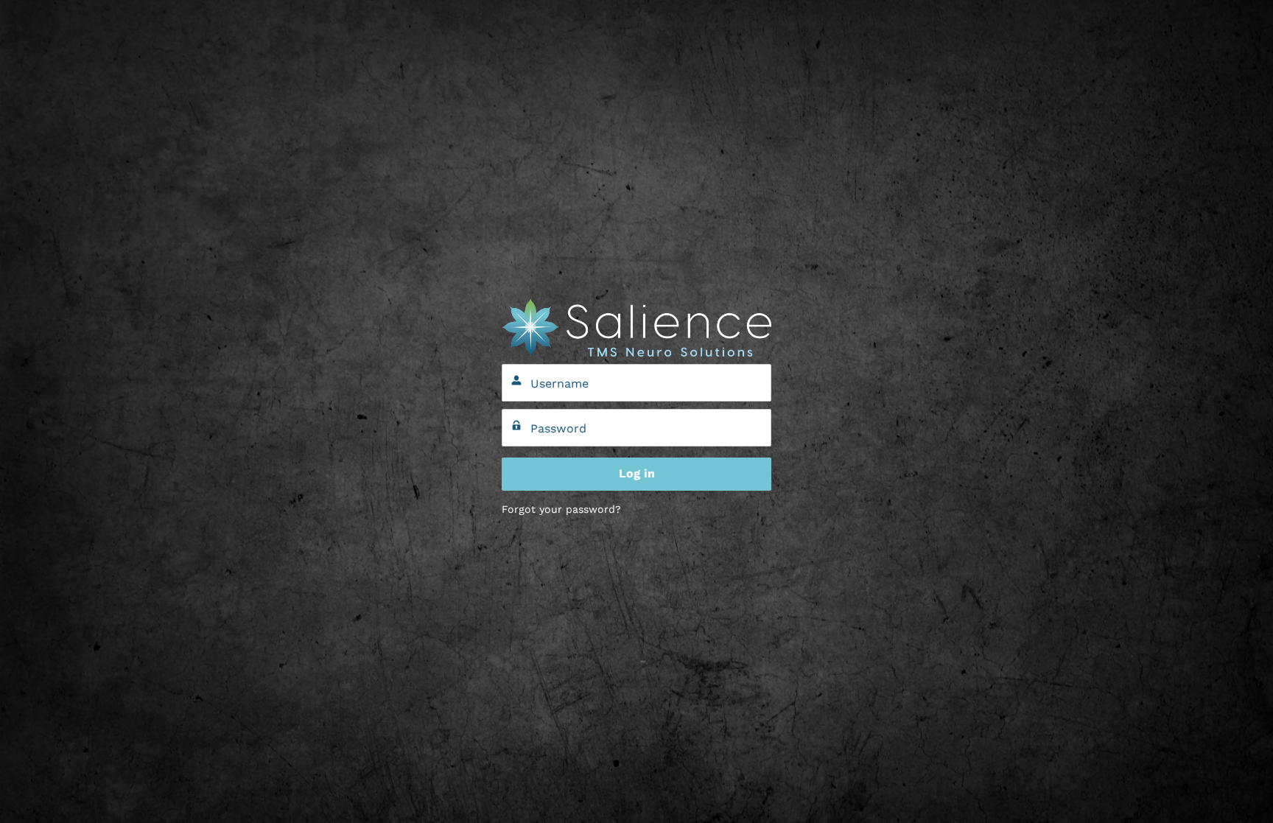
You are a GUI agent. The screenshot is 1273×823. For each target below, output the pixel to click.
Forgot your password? (561, 509)
